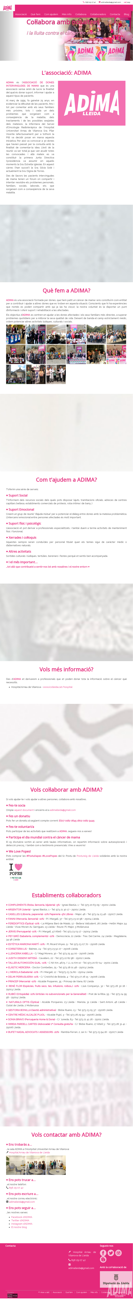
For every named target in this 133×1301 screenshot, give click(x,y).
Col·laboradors (98, 14)
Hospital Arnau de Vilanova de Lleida (29, 1152)
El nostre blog (19, 1227)
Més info (66, 14)
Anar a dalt (44, 1292)
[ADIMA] (16, 872)
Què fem (35, 14)
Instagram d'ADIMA (21, 1223)
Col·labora (80, 14)
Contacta (115, 14)
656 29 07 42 (90, 2)
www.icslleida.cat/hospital (57, 687)
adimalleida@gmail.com (111, 2)
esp (128, 2)
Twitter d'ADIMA (20, 1220)
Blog (126, 14)
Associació (21, 14)
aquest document (24, 810)
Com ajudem (51, 14)
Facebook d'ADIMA (21, 1217)
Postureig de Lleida (88, 856)
